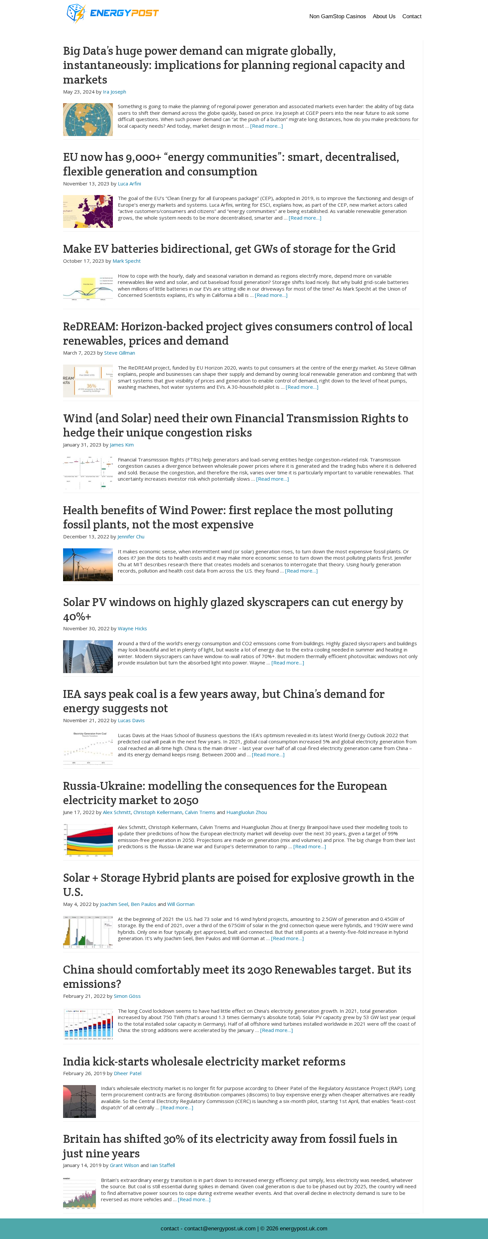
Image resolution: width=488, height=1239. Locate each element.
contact (170, 1228)
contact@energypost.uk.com (220, 1228)
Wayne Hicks (132, 628)
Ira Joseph (114, 91)
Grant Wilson (124, 1165)
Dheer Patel (127, 1073)
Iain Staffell (162, 1165)
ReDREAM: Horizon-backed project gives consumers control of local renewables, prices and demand (238, 333)
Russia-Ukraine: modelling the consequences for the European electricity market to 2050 (225, 793)
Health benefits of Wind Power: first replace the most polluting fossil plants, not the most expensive (228, 517)
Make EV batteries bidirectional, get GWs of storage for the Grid (229, 248)
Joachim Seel (114, 904)
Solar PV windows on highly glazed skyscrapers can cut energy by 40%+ (233, 609)
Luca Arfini (129, 183)
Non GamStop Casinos (337, 16)
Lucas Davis (131, 720)
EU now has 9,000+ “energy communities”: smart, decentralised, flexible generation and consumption (231, 164)
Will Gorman (181, 904)
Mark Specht (127, 260)
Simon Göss (127, 996)
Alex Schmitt (117, 812)
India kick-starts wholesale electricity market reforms (204, 1061)
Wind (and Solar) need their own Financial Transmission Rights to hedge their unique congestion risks (235, 425)
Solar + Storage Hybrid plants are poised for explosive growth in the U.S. (238, 885)
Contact (412, 16)
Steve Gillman (119, 352)
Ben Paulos (143, 904)
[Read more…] (266, 125)
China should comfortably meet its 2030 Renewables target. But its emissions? (237, 977)
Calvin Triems (200, 812)
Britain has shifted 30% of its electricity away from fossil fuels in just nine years (230, 1146)
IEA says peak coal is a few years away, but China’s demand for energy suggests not (224, 701)
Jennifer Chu (131, 536)
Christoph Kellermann (157, 812)
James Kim (122, 444)
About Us (384, 16)
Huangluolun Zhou (246, 812)
